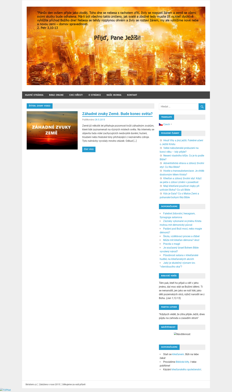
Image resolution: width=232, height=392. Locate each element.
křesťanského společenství (186, 369)
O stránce (95, 94)
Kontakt (132, 94)
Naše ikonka (114, 94)
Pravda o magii (171, 243)
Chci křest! (76, 94)
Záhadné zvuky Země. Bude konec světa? (117, 114)
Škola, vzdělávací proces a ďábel (181, 236)
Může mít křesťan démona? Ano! (181, 240)
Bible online (56, 94)
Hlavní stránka (34, 94)
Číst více (89, 149)
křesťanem (178, 354)
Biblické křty (182, 361)
